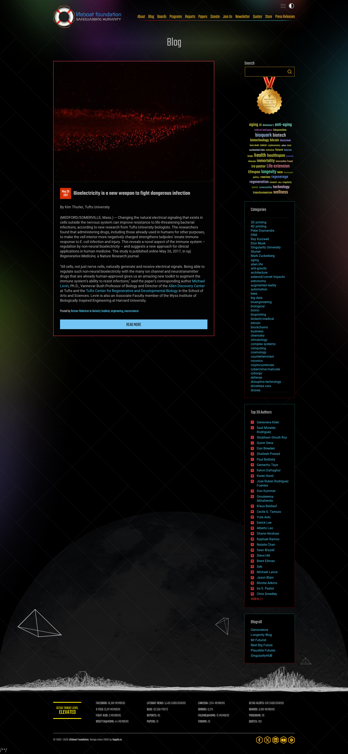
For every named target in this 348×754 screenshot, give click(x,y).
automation (259, 289)
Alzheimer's (268, 125)
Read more (133, 324)
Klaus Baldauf (267, 506)
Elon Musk (258, 243)
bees (254, 293)
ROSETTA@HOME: (105, 721)
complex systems (263, 344)
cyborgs (256, 373)
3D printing (258, 222)
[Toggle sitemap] (283, 5)
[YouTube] (283, 740)
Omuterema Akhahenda (265, 499)
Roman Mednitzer (80, 311)
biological (258, 306)
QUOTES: (253, 721)
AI (260, 125)
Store (268, 16)
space (255, 187)
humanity (290, 156)
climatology (259, 340)
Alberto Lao (265, 528)
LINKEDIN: (203, 703)
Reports (190, 16)
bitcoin (274, 140)
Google (250, 156)
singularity (287, 182)
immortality (266, 160)
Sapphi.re (117, 739)
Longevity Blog (261, 635)
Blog (151, 16)
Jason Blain (265, 577)
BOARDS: (253, 709)
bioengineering (261, 302)
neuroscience (131, 311)
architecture (259, 272)
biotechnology (259, 140)
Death (289, 146)
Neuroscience (288, 173)
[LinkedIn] (275, 740)
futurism (288, 150)
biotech (279, 135)
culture (283, 146)
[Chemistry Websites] (269, 96)
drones (255, 390)
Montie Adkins (267, 583)
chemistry (258, 335)
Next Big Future (261, 645)
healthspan (276, 155)
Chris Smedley (267, 594)
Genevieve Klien (268, 422)
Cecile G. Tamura (269, 512)
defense (256, 377)
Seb (259, 567)
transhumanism (262, 193)
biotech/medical (101, 311)
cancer (263, 145)
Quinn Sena (265, 443)
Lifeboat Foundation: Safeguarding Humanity (87, 17)
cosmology (258, 352)
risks (280, 182)
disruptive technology (266, 382)
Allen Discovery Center (187, 286)
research (273, 182)
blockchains (259, 327)
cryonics (257, 361)
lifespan (254, 172)
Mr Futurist (258, 640)
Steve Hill (263, 555)
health (260, 155)
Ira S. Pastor (265, 588)
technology (281, 187)
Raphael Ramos (268, 539)
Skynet (255, 251)
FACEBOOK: (101, 703)
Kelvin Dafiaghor (269, 470)
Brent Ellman (266, 561)
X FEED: (100, 709)
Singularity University (266, 247)
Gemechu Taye (267, 465)
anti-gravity (259, 268)
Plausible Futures (263, 650)
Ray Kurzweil (260, 239)
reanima (265, 177)
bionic (255, 310)
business (257, 331)
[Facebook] (259, 740)
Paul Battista (266, 459)
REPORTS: (152, 715)
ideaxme (252, 161)
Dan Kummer (266, 491)
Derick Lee (264, 523)
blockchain (285, 140)
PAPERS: (151, 721)
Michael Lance (267, 572)
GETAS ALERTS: (256, 703)
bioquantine (280, 130)
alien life (257, 264)
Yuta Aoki (263, 517)
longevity (268, 172)
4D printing (258, 226)
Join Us (227, 16)
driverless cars (261, 386)
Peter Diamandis (262, 230)
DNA (254, 235)
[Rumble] (291, 740)
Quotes (257, 16)
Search (289, 71)
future (279, 150)
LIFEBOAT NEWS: (155, 703)
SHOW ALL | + (257, 599)
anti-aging (283, 124)
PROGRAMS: (255, 715)
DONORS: (202, 709)
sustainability (265, 187)
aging (253, 124)
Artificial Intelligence (263, 130)
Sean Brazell (265, 550)
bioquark (263, 135)
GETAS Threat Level (67, 711)
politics (256, 177)
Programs (176, 16)
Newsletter (242, 16)
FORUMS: (202, 721)
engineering (117, 311)
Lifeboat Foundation (79, 739)
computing (258, 348)
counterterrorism (262, 356)
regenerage (279, 177)
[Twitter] (267, 740)
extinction (270, 150)
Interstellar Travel (284, 161)
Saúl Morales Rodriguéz (266, 430)
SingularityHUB (261, 656)
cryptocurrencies (262, 365)
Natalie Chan (266, 545)
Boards (161, 16)
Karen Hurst (265, 476)
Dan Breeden (266, 448)
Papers (202, 16)
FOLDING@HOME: (207, 715)
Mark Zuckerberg (263, 256)
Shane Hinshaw (268, 533)
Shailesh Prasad (268, 454)
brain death (254, 145)
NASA (280, 172)
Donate (215, 16)
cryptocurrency (274, 145)
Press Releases (285, 16)
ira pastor (258, 166)
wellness (280, 192)
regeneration (259, 182)
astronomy (258, 281)
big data (256, 298)
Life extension (278, 166)
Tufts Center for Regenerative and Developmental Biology (132, 291)
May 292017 (65, 193)
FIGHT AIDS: (102, 715)
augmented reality (263, 285)
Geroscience (259, 630)
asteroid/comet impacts (268, 277)
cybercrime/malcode (265, 369)
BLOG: (150, 709)
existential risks (257, 150)
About (141, 16)
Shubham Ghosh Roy (272, 437)
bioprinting (258, 314)
